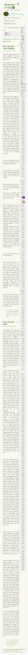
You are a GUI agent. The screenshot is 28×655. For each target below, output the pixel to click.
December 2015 (23, 383)
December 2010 (23, 504)
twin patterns (23, 168)
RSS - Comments (23, 55)
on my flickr (6, 525)
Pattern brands (15, 18)
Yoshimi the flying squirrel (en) (23, 284)
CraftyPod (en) (23, 213)
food (23, 127)
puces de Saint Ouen (14, 313)
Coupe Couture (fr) (23, 361)
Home (5, 18)
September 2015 (23, 392)
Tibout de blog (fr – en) (23, 325)
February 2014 (23, 428)
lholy (14, 50)
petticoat (8, 313)
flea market (12, 311)
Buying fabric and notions (10, 23)
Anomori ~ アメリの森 (12, 6)
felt (22, 124)
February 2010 (23, 540)
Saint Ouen (8, 315)
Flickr (23, 190)
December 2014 (23, 404)
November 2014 (23, 409)
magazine (16, 311)
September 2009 (23, 554)
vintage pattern (14, 315)
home (23, 135)
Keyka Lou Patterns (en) (23, 247)
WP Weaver (21, 652)
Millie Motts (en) (23, 312)
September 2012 (23, 462)
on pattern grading (10, 275)
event (11, 640)
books (11, 310)
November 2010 (23, 509)
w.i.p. (23, 171)
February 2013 (23, 457)
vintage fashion (16, 310)
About (9, 18)
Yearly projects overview (9, 20)
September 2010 (23, 519)
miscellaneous (23, 109)
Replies (13, 645)
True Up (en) (23, 351)
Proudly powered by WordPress (8, 652)
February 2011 (23, 496)
